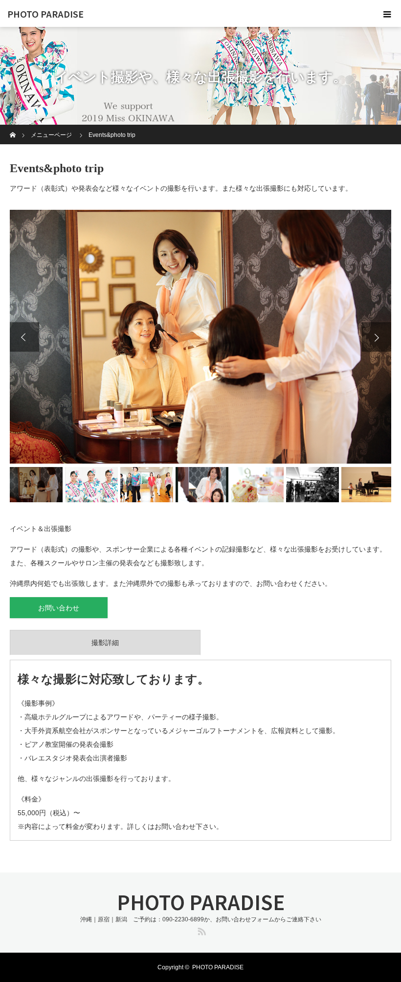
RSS (200, 929)
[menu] (387, 13)
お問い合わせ (58, 608)
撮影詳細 (105, 643)
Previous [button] (24, 337)
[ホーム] (13, 128)
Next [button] (376, 337)
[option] (200, 337)
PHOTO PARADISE (45, 13)
